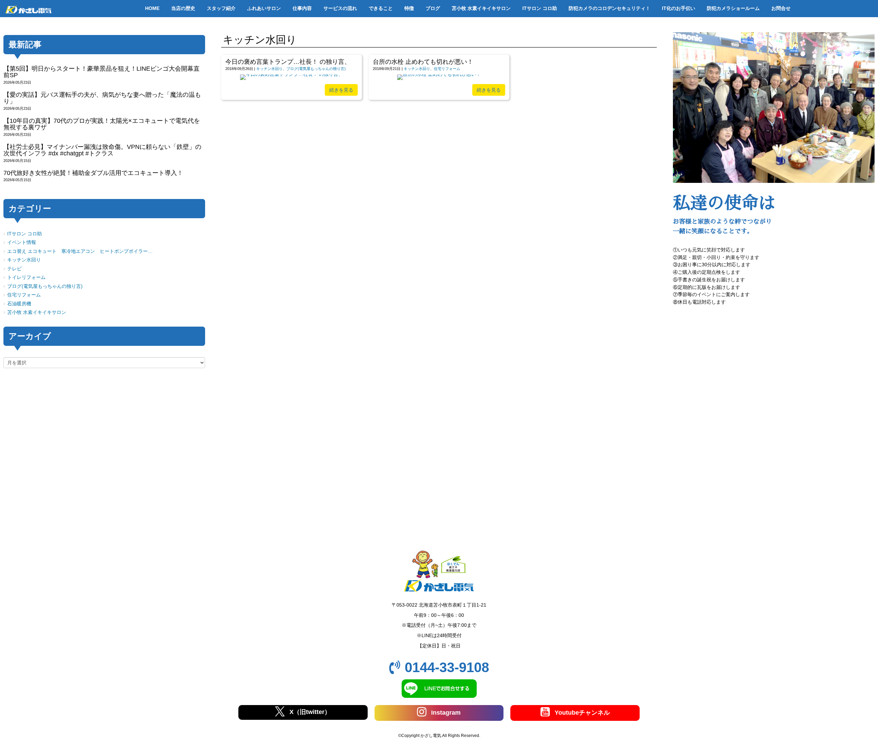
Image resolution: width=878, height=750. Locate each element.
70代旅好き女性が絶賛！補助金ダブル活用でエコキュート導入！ (93, 172)
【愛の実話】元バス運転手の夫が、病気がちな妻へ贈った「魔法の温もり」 (102, 98)
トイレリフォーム (26, 277)
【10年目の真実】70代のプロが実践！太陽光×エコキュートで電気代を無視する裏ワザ (101, 124)
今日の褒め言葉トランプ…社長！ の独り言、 (288, 61)
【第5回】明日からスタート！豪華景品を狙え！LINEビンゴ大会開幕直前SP (101, 72)
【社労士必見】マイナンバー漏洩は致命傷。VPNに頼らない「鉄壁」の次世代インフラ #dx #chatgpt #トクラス (102, 150)
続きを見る (341, 90)
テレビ (14, 268)
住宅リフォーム (447, 69)
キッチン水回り (269, 69)
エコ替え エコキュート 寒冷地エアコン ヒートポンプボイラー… (80, 251)
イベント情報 (21, 242)
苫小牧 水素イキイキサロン (36, 312)
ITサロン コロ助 (24, 233)
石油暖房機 (19, 303)
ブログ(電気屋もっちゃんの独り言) (316, 69)
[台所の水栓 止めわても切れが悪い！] (439, 74)
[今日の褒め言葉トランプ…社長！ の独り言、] (291, 74)
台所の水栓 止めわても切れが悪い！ (423, 61)
